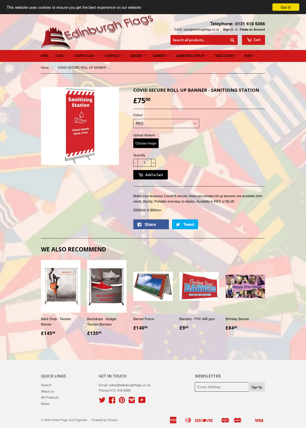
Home (44, 56)
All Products (50, 397)
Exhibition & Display (190, 56)
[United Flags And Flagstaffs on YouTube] (142, 401)
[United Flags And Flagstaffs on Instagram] (131, 401)
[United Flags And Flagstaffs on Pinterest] (122, 401)
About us (47, 391)
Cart (257, 39)
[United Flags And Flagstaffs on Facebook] (112, 401)
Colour (138, 115)
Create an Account (252, 29)
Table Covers (225, 56)
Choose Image (146, 143)
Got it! (286, 7)
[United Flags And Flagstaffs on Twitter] (102, 401)
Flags (60, 56)
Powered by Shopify (105, 420)
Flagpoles (112, 56)
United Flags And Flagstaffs (69, 420)
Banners (159, 56)
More (248, 56)
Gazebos (136, 56)
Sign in (228, 29)
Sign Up (257, 387)
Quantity (139, 155)
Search (46, 384)
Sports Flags (85, 56)
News (45, 403)
